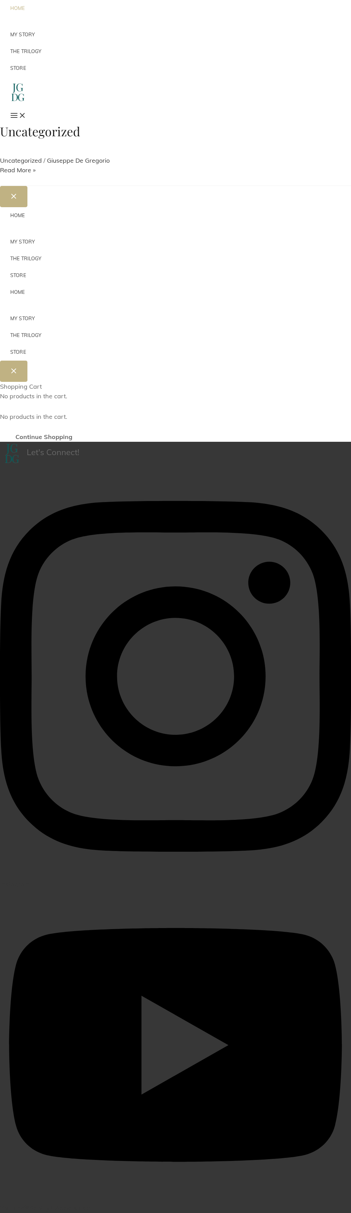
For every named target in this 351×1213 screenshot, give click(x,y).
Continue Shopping (43, 437)
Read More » (18, 170)
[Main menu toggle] (15, 116)
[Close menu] (13, 196)
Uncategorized (21, 160)
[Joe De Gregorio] (17, 92)
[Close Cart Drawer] (13, 371)
